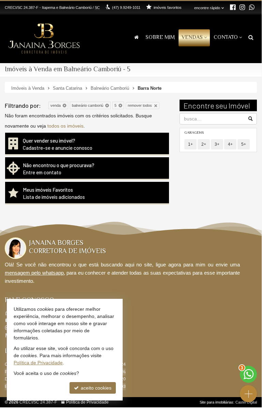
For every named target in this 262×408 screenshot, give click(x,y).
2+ (203, 144)
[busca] (251, 38)
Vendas (192, 37)
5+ (243, 144)
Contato (226, 37)
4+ (230, 144)
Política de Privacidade (87, 402)
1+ (190, 144)
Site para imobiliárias (216, 402)
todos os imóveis (65, 126)
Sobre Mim (160, 37)
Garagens (194, 133)
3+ (217, 144)
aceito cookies (95, 388)
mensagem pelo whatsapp (34, 273)
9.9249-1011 (126, 7)
